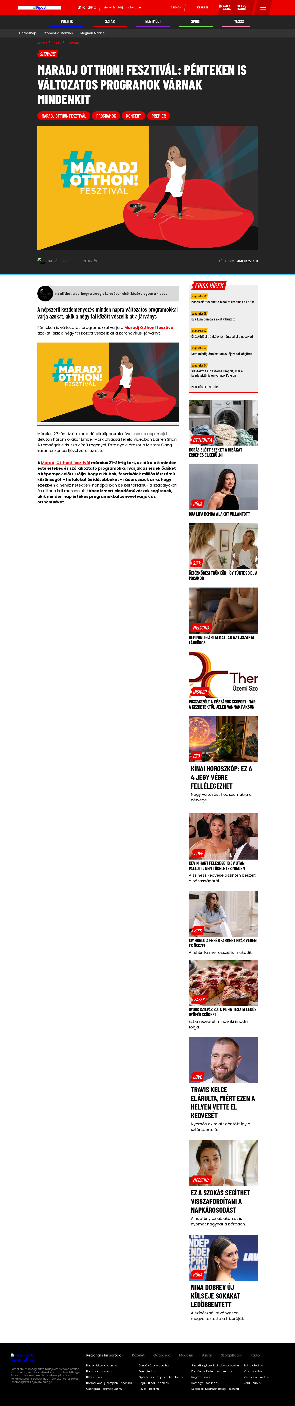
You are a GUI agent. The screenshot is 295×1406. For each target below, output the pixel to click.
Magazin (186, 1355)
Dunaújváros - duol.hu (154, 1365)
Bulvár (207, 1355)
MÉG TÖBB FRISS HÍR (204, 386)
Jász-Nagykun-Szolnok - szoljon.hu (215, 1365)
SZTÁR (110, 21)
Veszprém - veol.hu (256, 1377)
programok (106, 115)
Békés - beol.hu (96, 1377)
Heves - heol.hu (149, 1389)
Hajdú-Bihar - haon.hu (154, 1383)
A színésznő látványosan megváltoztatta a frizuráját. (217, 1315)
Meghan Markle (92, 33)
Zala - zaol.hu (253, 1383)
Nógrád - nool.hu (202, 1377)
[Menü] (263, 7)
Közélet (138, 1355)
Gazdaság (161, 1355)
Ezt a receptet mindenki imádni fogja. (218, 1024)
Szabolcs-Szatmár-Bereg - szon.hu (215, 1389)
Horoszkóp (27, 33)
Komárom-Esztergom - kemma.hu (214, 1371)
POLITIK (67, 21)
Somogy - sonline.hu (205, 1383)
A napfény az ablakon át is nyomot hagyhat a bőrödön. (218, 1221)
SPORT (196, 21)
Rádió (255, 1355)
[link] (202, 439)
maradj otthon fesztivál (64, 115)
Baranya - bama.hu (99, 1371)
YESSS (239, 21)
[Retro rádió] (223, 8)
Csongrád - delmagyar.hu (104, 1389)
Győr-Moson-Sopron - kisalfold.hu (161, 1377)
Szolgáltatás (231, 1355)
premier (159, 115)
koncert (133, 115)
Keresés (202, 7)
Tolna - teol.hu (253, 1365)
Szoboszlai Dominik (58, 33)
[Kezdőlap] (39, 8)
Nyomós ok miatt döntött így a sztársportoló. (220, 1126)
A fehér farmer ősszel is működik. (220, 952)
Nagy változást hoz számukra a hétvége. (221, 797)
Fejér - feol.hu (147, 1371)
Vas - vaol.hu (253, 1371)
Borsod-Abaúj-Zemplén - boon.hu (109, 1383)
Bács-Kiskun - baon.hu (101, 1365)
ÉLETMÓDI (153, 21)
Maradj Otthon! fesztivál (65, 462)
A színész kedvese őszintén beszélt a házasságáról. (222, 878)
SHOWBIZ (73, 43)
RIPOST (42, 43)
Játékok (175, 7)
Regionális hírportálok (104, 1355)
